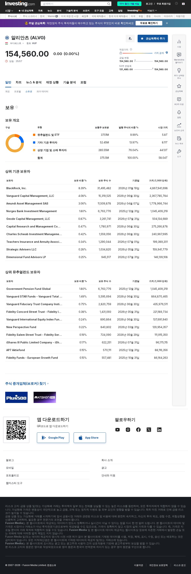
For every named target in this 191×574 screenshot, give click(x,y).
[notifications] (176, 3)
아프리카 (168, 16)
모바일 (10, 467)
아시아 (157, 16)
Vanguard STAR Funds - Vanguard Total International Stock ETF (48, 296)
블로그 (10, 460)
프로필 (17, 91)
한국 (42, 16)
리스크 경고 (180, 565)
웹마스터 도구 (14, 483)
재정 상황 (52, 82)
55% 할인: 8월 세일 (129, 3)
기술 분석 (69, 82)
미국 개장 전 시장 (70, 16)
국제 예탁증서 (99, 16)
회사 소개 (107, 460)
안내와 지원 (108, 475)
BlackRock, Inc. (16, 188)
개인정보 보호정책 (158, 565)
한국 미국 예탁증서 (118, 16)
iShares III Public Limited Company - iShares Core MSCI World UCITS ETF (54, 342)
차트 (19, 82)
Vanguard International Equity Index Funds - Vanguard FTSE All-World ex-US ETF (59, 319)
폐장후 (85, 16)
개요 (7, 91)
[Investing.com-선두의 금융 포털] (20, 3)
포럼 (83, 82)
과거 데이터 (42, 91)
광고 (104, 467)
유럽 (141, 16)
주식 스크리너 (30, 16)
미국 (133, 16)
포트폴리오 (12, 475)
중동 (148, 16)
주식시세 (12, 16)
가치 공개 (159, 53)
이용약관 (138, 565)
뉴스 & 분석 (34, 82)
